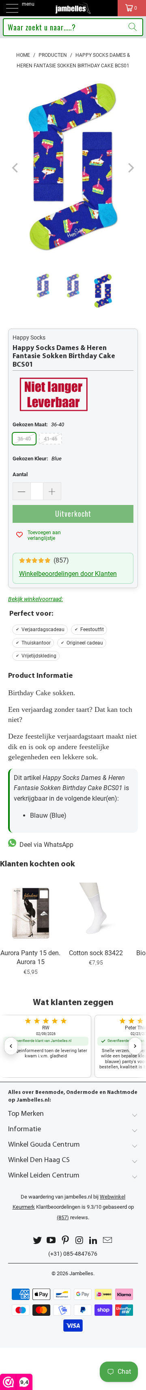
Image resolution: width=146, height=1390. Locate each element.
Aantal (20, 474)
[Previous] (16, 167)
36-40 (24, 439)
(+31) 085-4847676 (72, 1253)
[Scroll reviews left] (11, 1046)
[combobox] (73, 27)
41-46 (50, 439)
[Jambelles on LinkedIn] (94, 1240)
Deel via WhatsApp (44, 845)
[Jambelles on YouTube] (51, 1240)
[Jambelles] (73, 8)
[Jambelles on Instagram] (80, 1240)
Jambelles (81, 1273)
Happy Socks (29, 337)
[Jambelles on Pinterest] (66, 1240)
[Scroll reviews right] (135, 1046)
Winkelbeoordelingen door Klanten (68, 574)
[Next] (130, 167)
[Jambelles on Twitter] (37, 1240)
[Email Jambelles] (108, 1240)
